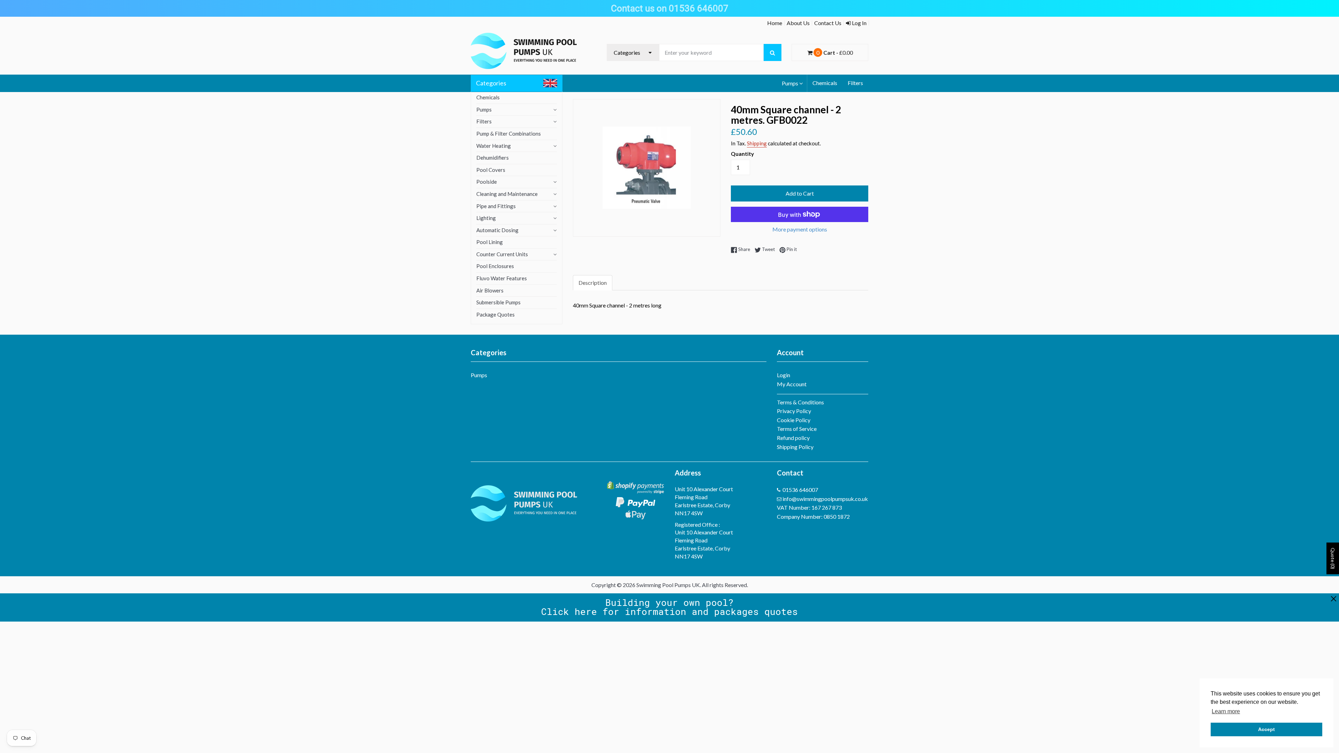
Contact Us (827, 23)
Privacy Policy (794, 411)
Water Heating (493, 146)
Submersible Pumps (498, 302)
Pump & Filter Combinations (508, 133)
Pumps (790, 83)
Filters (855, 82)
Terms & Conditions (800, 402)
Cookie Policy (793, 420)
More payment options (799, 229)
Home (774, 23)
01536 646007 (800, 489)
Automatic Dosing (497, 230)
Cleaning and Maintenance (507, 194)
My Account (792, 384)
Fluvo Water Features (501, 278)
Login (783, 375)
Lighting (486, 218)
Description (592, 282)
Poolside (486, 181)
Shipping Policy (795, 446)
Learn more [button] (1226, 711)
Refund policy (793, 437)
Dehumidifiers (492, 157)
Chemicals (824, 82)
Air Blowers (490, 290)
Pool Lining (489, 242)
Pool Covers (490, 170)
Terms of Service (797, 428)
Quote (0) (1333, 558)
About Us (798, 23)
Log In (859, 23)
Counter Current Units (502, 254)
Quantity (742, 154)
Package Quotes (495, 314)
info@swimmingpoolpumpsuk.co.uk (825, 498)
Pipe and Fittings (496, 206)
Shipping (757, 143)
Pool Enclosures (495, 266)
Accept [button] (1266, 729)
